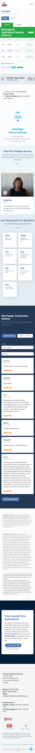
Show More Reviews (10, 499)
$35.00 (10, 44)
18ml (3, 57)
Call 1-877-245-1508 (13, 645)
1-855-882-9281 (11, 692)
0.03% (13, 18)
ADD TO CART (29, 44)
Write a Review (9, 336)
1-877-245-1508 (13, 689)
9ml (3, 51)
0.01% (5, 18)
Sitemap (31, 744)
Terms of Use (5, 744)
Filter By (4, 350)
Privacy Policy (12, 744)
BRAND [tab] (19, 25)
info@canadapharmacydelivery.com (15, 696)
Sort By (3, 344)
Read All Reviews (25, 336)
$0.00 (17, 44)
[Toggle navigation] (31, 4)
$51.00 (10, 51)
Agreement (25, 744)
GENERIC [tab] (7, 25)
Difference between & (12, 67)
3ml (3, 44)
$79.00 (10, 57)
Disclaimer (19, 744)
